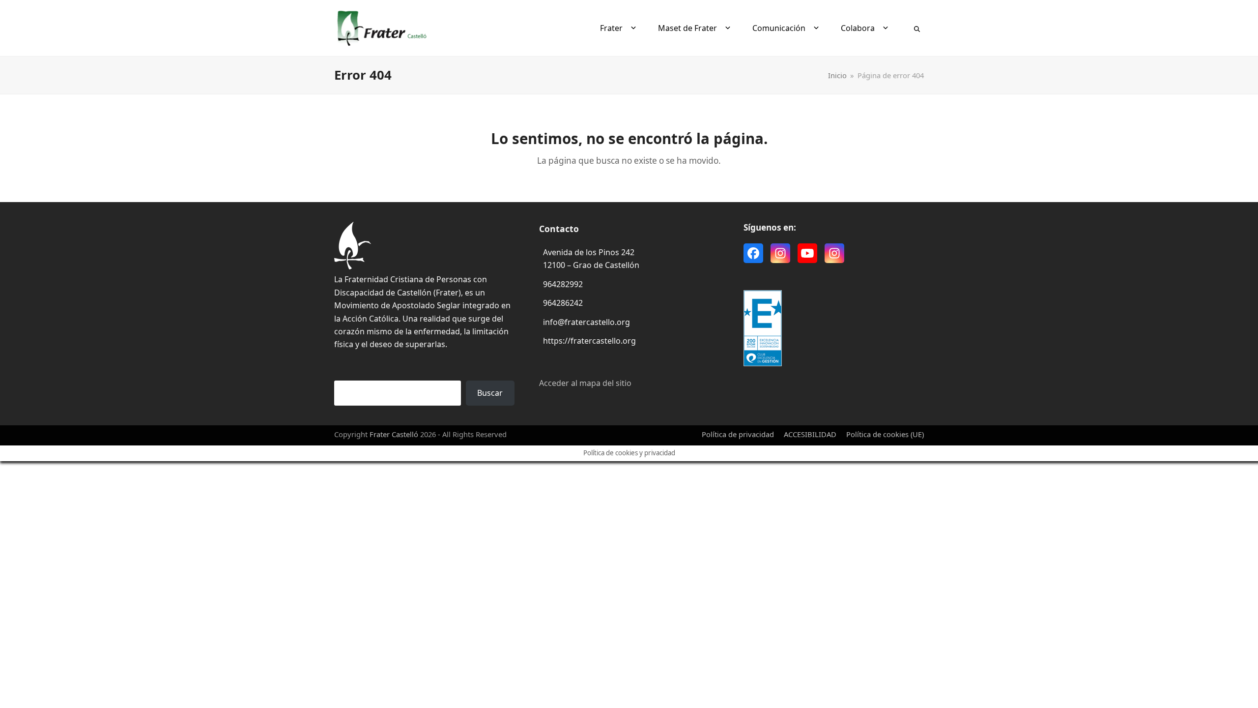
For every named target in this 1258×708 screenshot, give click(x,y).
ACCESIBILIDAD (810, 434)
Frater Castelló (394, 434)
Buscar (490, 392)
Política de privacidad (738, 434)
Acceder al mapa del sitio (585, 383)
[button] (917, 28)
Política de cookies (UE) (885, 434)
